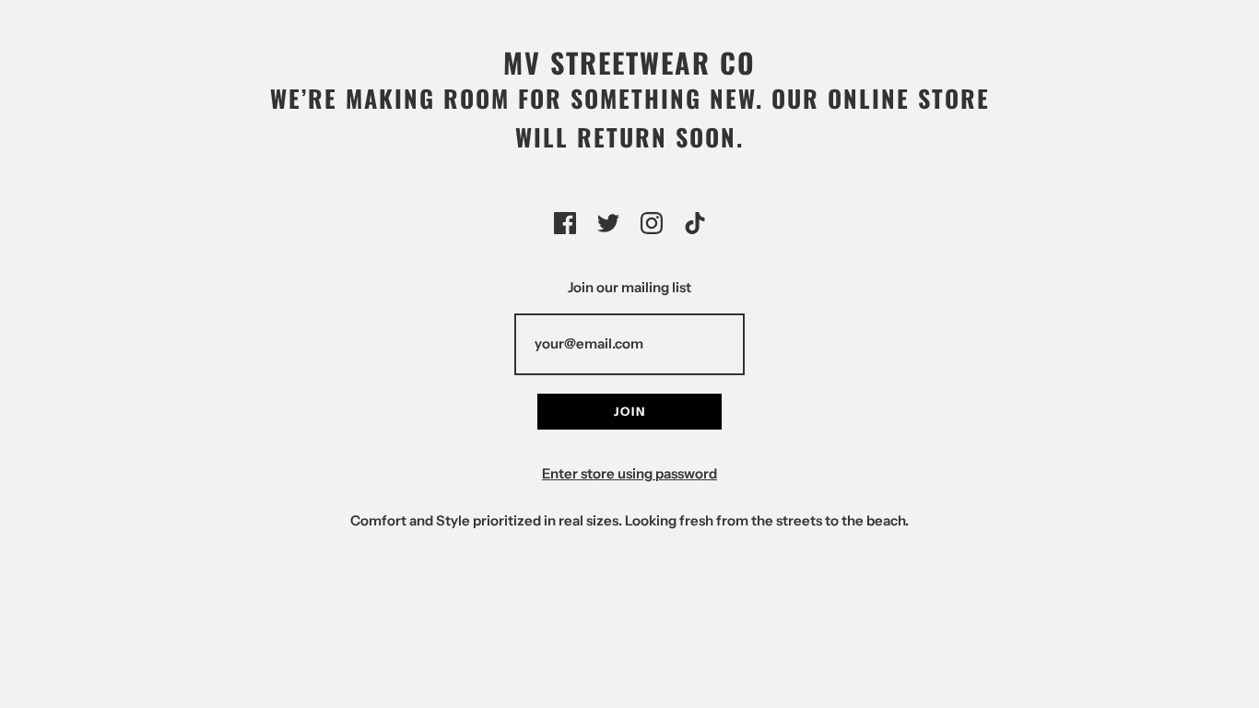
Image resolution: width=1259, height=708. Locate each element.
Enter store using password (629, 473)
